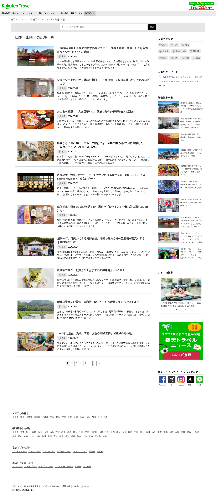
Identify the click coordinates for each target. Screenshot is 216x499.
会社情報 (17, 486)
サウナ (181, 81)
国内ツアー (17, 13)
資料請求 (85, 486)
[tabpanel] (181, 292)
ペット (180, 77)
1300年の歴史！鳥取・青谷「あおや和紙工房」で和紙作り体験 (94, 333)
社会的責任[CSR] (51, 486)
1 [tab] (176, 309)
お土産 (176, 81)
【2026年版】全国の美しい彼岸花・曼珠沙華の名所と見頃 (191, 137)
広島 (64, 56)
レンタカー (31, 13)
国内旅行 (6, 13)
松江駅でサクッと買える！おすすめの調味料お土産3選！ (91, 270)
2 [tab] (181, 309)
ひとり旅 (161, 86)
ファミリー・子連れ (166, 81)
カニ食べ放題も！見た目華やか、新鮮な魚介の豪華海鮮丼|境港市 (96, 111)
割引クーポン (76, 13)
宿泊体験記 (173, 77)
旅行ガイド (89, 13)
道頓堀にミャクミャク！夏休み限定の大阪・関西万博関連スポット (191, 202)
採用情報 (66, 486)
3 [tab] (185, 309)
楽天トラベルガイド (42, 19)
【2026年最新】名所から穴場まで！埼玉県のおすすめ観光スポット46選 (191, 153)
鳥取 (64, 116)
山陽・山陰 (60, 19)
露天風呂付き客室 (191, 81)
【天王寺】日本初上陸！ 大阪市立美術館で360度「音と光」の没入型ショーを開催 (191, 185)
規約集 (76, 486)
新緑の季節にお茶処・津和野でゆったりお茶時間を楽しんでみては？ (98, 301)
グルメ (160, 77)
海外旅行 (64, 13)
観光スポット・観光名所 (192, 77)
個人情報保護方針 (32, 486)
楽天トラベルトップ (21, 19)
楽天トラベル (16, 6)
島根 (64, 88)
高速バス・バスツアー (48, 13)
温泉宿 (166, 77)
